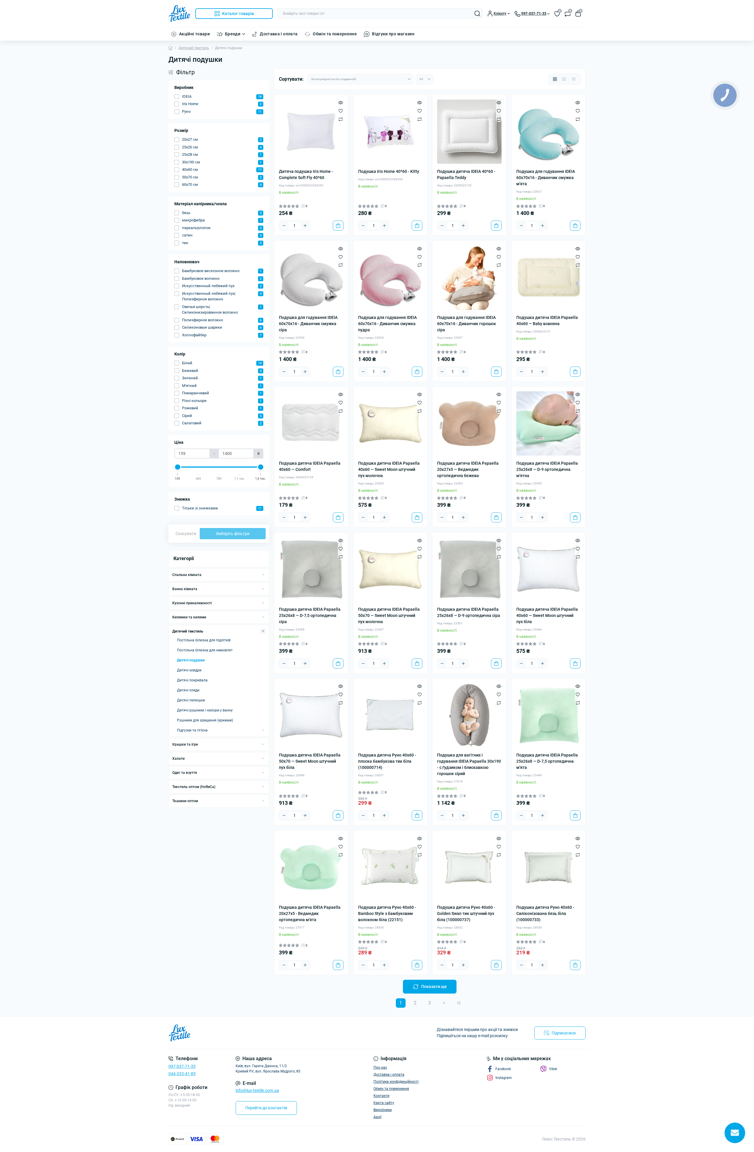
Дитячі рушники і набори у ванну (205, 710)
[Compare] (340, 119)
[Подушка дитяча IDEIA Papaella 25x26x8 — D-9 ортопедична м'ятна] (548, 423)
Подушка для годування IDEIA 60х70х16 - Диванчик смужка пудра (387, 323)
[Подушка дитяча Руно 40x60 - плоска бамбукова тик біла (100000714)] (390, 715)
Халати (178, 759)
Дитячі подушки (191, 660)
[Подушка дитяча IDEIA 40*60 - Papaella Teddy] (469, 132)
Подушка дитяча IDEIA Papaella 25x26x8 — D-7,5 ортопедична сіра (309, 615)
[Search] (477, 13)
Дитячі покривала (192, 680)
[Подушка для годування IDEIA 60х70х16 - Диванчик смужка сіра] (311, 277)
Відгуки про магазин (393, 34)
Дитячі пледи (188, 690)
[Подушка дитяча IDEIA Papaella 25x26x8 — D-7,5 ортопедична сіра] (311, 569)
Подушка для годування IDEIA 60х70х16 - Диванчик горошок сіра (466, 323)
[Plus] (305, 225)
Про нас (380, 1067)
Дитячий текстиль (193, 48)
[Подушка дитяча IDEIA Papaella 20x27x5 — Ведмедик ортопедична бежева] (469, 423)
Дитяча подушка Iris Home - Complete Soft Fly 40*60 (306, 174)
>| (458, 1003)
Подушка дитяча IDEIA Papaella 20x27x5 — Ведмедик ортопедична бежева (468, 469)
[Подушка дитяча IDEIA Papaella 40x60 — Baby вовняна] (548, 277)
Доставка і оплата (278, 34)
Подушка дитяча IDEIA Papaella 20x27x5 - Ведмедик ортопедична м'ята (309, 913)
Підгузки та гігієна (192, 730)
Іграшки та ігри (185, 744)
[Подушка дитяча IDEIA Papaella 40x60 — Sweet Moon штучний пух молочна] (390, 423)
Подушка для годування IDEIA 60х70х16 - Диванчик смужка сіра (308, 323)
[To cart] (338, 226)
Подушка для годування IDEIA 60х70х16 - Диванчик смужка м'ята (545, 177)
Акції (377, 1117)
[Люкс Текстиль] (270, 1033)
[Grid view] (555, 79)
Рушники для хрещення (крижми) (205, 720)
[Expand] (263, 574)
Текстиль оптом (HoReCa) (193, 787)
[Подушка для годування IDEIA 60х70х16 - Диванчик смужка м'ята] (548, 132)
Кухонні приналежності (192, 603)
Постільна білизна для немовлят (205, 650)
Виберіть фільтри (232, 533)
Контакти (381, 1096)
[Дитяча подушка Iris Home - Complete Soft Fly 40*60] (311, 132)
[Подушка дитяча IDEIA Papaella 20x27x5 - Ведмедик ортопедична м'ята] (311, 867)
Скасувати (186, 533)
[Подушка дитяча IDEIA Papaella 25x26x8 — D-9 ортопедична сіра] (469, 569)
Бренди (232, 34)
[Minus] (284, 225)
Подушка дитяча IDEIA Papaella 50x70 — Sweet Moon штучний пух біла (309, 761)
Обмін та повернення (335, 34)
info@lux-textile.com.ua (257, 1090)
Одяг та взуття (184, 773)
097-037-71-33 (182, 1066)
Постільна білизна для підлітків (204, 640)
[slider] (177, 467)
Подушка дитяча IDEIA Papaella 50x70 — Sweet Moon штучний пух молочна (389, 615)
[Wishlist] (340, 110)
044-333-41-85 (182, 1073)
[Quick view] (340, 102)
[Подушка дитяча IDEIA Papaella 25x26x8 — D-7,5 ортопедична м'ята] (548, 715)
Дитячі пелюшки (191, 700)
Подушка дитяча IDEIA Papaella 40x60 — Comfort (309, 466)
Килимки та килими (189, 617)
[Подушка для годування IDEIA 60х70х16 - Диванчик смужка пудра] (390, 277)
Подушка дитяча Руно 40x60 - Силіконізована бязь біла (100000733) (545, 913)
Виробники (382, 1110)
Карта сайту (383, 1103)
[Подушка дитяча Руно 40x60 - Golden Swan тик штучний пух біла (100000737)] (469, 867)
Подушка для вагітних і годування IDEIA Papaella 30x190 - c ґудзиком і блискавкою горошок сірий (469, 764)
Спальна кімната (186, 575)
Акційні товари (194, 34)
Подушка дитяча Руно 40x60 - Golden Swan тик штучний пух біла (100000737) (466, 913)
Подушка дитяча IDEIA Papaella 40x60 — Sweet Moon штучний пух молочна (389, 469)
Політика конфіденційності (396, 1082)
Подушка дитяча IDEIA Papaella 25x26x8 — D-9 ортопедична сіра (468, 612)
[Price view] (574, 79)
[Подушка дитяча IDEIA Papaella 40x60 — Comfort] (311, 423)
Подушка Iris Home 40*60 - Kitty (388, 171)
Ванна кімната (184, 589)
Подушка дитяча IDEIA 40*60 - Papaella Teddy (466, 174)
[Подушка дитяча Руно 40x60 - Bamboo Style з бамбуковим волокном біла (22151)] (390, 867)
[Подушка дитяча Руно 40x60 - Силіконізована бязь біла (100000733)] (548, 867)
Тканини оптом (185, 801)
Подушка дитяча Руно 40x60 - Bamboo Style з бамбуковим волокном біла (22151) (387, 913)
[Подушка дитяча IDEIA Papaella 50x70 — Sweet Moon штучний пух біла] (311, 715)
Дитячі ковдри (189, 670)
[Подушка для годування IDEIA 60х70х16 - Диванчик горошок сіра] (469, 277)
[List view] (564, 79)
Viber (553, 1069)
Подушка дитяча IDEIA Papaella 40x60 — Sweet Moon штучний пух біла (547, 615)
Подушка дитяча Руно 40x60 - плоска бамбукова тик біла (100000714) (387, 761)
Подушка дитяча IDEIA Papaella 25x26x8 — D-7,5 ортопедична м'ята (547, 761)
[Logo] (179, 13)
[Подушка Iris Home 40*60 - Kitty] (390, 132)
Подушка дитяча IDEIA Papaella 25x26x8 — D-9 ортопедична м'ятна (547, 469)
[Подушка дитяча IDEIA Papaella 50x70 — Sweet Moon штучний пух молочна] (390, 569)
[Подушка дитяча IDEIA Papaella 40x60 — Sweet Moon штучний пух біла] (548, 569)
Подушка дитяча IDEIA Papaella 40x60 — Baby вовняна (547, 320)
